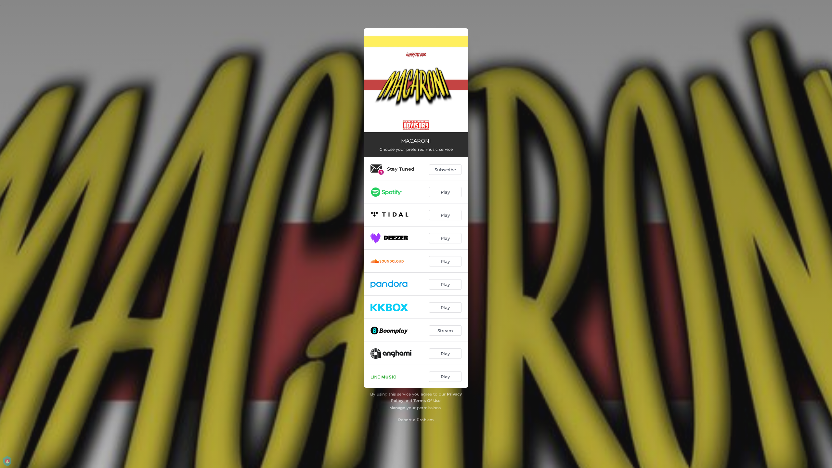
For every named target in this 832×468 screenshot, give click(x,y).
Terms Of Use (427, 400)
